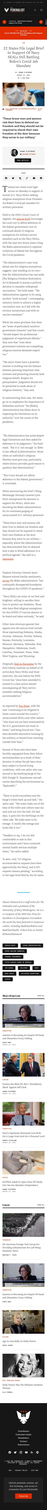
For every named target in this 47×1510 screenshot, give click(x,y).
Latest (6, 1205)
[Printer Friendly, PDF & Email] (40, 178)
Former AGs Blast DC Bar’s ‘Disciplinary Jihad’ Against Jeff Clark (22, 1086)
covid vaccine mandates (14, 951)
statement (8, 558)
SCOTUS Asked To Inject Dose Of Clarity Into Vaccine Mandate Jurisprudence (22, 1184)
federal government (13, 957)
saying (6, 580)
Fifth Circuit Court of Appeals (18, 962)
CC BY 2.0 (40, 109)
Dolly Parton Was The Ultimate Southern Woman (23, 1386)
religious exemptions (30, 974)
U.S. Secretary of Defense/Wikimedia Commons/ (21, 109)
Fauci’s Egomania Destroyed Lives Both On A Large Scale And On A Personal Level (23, 1135)
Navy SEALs (9, 974)
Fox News (24, 705)
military (23, 968)
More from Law (11, 995)
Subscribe (23, 1496)
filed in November (24, 663)
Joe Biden (9, 968)
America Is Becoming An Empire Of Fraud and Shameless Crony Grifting (23, 1037)
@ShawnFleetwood (28, 154)
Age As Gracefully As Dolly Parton (19, 1341)
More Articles (23, 160)
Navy (36, 968)
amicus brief (23, 218)
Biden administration (32, 945)
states (7, 979)
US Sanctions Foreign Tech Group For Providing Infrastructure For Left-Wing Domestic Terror (22, 1247)
